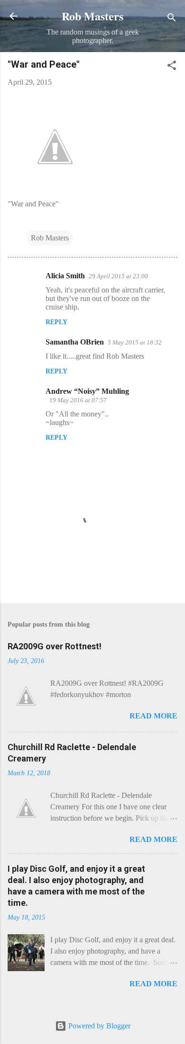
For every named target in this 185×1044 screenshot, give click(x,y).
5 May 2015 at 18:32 (135, 342)
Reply (56, 322)
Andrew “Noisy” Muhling (87, 391)
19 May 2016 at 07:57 (78, 400)
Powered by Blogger (98, 1026)
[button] (171, 67)
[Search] (171, 19)
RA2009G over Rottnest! (55, 646)
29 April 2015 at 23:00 (118, 276)
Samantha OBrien (75, 342)
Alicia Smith (65, 276)
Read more (153, 716)
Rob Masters (92, 16)
